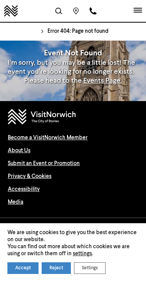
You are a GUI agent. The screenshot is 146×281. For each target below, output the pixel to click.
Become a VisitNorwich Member (48, 137)
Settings (90, 268)
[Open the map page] (75, 11)
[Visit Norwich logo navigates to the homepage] (73, 117)
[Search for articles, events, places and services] (58, 11)
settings (82, 253)
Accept (23, 268)
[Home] (11, 11)
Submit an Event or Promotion (44, 163)
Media (15, 202)
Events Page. (102, 80)
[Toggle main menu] (138, 11)
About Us (19, 150)
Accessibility (24, 189)
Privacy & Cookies (29, 176)
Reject (56, 268)
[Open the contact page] (93, 11)
